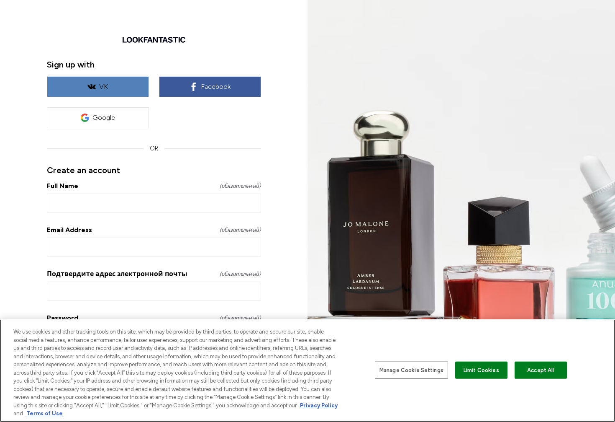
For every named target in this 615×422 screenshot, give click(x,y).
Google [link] (103, 118)
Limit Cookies (481, 370)
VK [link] (103, 87)
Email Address (154, 230)
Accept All (540, 370)
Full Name (154, 186)
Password (154, 318)
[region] (307, 370)
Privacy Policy (319, 405)
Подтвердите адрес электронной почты (154, 274)
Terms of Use (44, 413)
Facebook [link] (216, 87)
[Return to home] (154, 40)
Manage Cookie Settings (411, 370)
